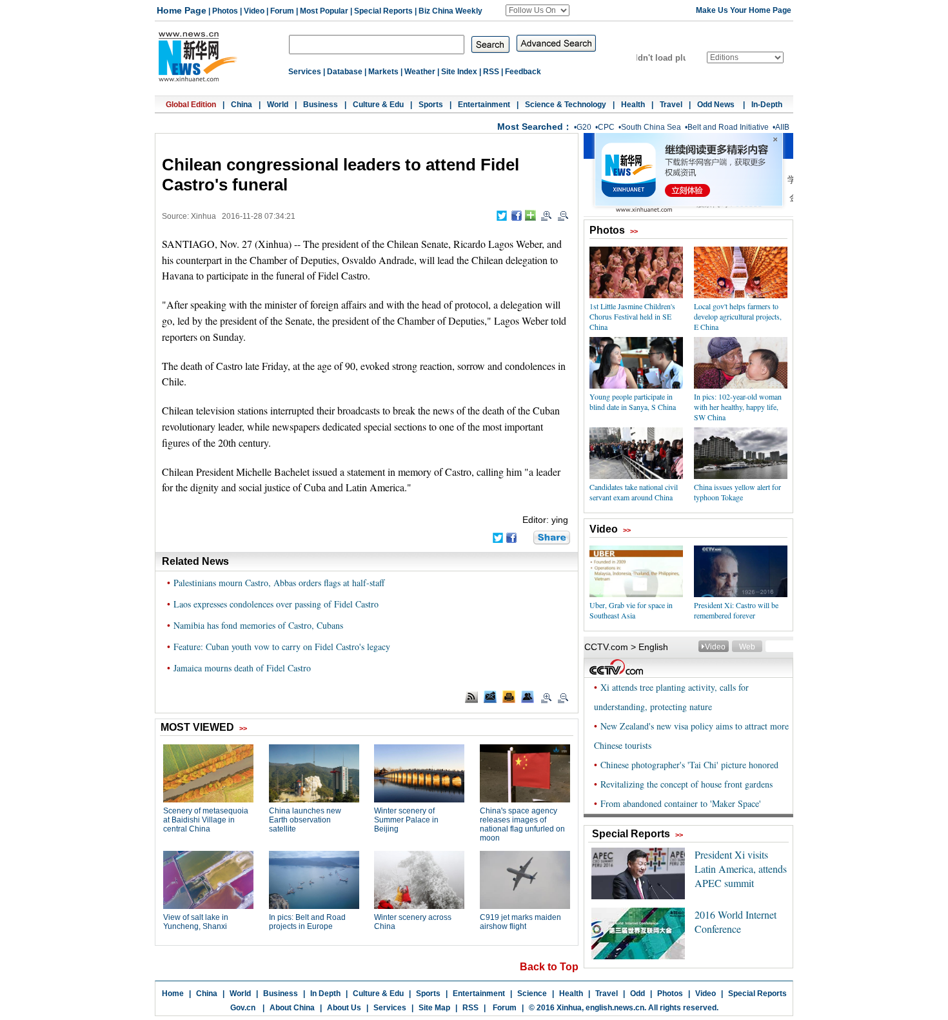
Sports (431, 104)
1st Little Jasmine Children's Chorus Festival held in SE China (632, 316)
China (241, 104)
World (277, 104)
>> (634, 231)
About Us (344, 1007)
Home (173, 993)
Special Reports (383, 10)
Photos (225, 10)
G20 (584, 127)
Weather (419, 71)
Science (532, 993)
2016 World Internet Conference (735, 921)
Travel (671, 104)
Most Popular (324, 10)
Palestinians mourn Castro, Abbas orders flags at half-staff (278, 582)
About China (292, 1007)
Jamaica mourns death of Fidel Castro (242, 668)
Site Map (434, 1007)
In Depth (325, 993)
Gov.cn (242, 1007)
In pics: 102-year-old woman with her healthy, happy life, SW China (738, 406)
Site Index (459, 71)
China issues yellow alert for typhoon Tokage (737, 492)
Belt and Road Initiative (728, 127)
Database (344, 71)
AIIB (782, 127)
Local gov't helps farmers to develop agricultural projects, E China (738, 316)
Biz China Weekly (450, 10)
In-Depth (766, 104)
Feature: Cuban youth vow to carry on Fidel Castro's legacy (281, 646)
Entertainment (484, 104)
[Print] (508, 696)
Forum (282, 10)
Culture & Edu (378, 104)
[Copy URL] (527, 696)
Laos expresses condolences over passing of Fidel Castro (276, 604)
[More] (530, 215)
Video (254, 10)
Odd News (716, 104)
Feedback (523, 71)
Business (320, 104)
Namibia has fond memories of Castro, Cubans (258, 625)
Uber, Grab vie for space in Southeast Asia (631, 610)
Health (633, 104)
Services (304, 71)
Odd (637, 993)
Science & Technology (565, 104)
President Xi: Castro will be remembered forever (736, 610)
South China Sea (651, 127)
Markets (383, 71)
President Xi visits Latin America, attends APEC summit (741, 869)
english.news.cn (615, 1007)
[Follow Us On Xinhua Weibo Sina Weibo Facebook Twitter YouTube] (537, 10)
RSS (491, 71)
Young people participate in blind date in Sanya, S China (632, 401)
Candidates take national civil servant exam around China (633, 492)
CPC (606, 127)
